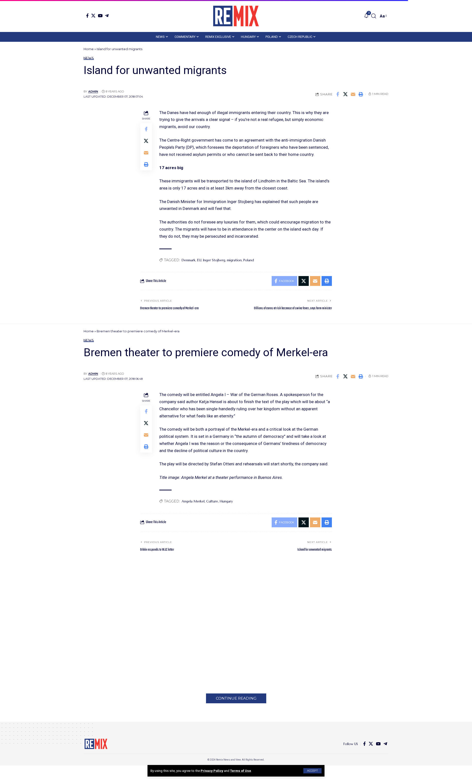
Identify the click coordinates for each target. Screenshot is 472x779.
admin (93, 91)
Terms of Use (240, 771)
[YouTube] (100, 16)
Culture (212, 501)
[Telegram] (107, 16)
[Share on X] (345, 94)
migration (234, 260)
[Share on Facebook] (337, 94)
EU (199, 260)
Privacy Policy (212, 771)
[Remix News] (236, 16)
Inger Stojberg (214, 260)
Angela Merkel (193, 501)
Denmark (188, 260)
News (89, 58)
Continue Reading (236, 698)
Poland (248, 260)
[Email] (353, 94)
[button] (312, 770)
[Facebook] (87, 16)
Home (89, 49)
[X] (93, 16)
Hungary (226, 501)
